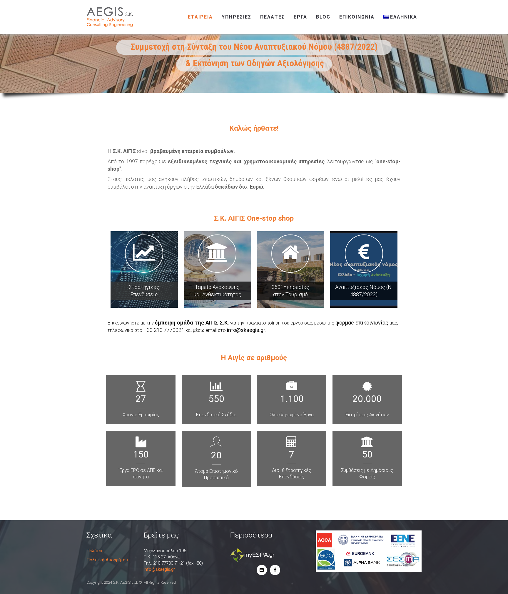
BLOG (323, 17)
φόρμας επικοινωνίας (361, 323)
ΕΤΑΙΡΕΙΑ (200, 17)
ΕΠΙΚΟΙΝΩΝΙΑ (357, 17)
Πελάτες (272, 17)
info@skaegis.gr (246, 330)
